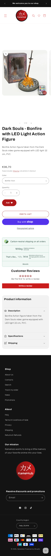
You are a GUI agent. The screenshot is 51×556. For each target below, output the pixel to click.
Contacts (9, 380)
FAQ (7, 415)
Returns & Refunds (13, 435)
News (7, 395)
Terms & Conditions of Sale (16, 420)
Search (8, 385)
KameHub (21, 549)
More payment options (25, 228)
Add (8, 203)
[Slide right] (31, 123)
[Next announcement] (46, 3)
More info (25, 264)
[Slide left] (20, 123)
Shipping (16, 171)
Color (4, 175)
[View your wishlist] (39, 15)
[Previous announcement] (5, 3)
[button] (5, 16)
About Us (9, 375)
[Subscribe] (42, 497)
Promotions (10, 400)
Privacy (8, 425)
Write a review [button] (25, 286)
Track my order (11, 390)
